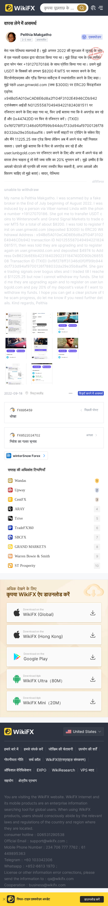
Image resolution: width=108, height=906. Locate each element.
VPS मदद (87, 770)
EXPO (41, 770)
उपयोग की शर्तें (87, 749)
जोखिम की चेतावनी (60, 749)
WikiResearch (63, 770)
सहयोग (8, 780)
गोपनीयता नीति (13, 759)
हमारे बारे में (11, 749)
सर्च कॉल (34, 759)
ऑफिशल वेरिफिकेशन (17, 770)
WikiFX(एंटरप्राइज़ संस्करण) (66, 759)
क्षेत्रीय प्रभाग (28, 780)
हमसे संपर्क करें (33, 749)
